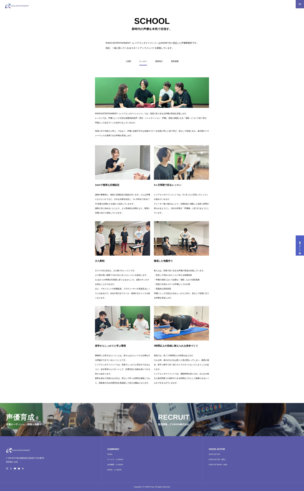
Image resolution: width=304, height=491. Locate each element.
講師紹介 (159, 61)
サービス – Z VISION (115, 459)
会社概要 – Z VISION (115, 465)
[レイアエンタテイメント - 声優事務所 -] (17, 6)
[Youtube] (15, 468)
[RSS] (23, 468)
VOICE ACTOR (214, 454)
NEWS (109, 454)
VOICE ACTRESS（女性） (218, 465)
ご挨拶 (128, 61)
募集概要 (175, 61)
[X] (11, 468)
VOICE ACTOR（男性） (218, 459)
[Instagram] (7, 468)
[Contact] (19, 468)
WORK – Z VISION (114, 470)
